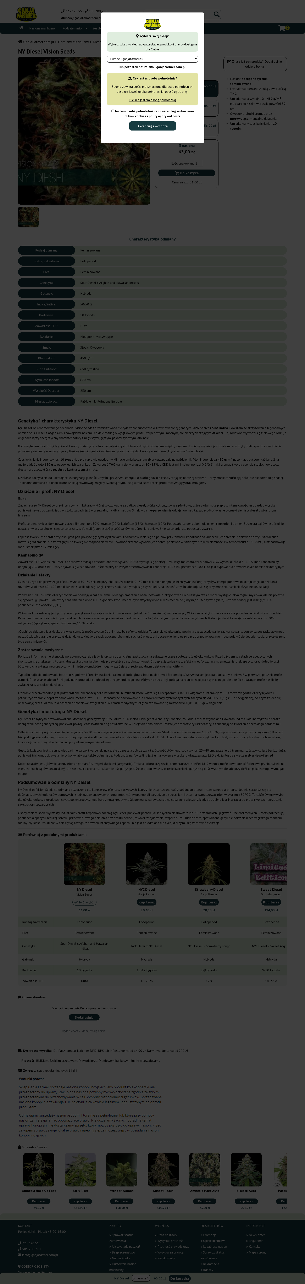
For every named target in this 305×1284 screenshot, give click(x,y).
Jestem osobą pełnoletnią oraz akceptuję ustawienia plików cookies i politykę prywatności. (154, 113)
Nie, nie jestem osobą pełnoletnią (152, 100)
